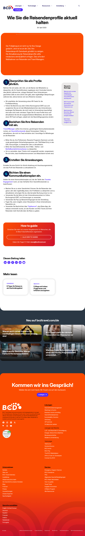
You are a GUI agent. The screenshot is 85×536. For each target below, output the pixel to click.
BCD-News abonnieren (52, 479)
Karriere (4, 470)
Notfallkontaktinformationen (16, 149)
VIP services (48, 422)
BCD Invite (48, 448)
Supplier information (51, 486)
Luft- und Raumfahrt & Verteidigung (55, 430)
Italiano (4, 517)
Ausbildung (5, 477)
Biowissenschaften (50, 435)
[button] (79, 5)
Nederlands (5, 520)
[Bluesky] (3, 426)
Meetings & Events (50, 410)
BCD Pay (47, 451)
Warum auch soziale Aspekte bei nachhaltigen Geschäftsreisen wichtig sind (70, 95)
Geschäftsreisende (18, 131)
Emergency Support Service (53, 470)
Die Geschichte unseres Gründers (12, 482)
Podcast (5, 486)
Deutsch (5, 510)
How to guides (49, 482)
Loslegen (18, 10)
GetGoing (47, 419)
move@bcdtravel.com (38, 242)
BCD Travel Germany (8, 475)
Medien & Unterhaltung (52, 437)
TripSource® (32, 206)
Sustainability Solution (51, 417)
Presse (4, 489)
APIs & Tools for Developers (53, 455)
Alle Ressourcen (49, 491)
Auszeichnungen (7, 491)
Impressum (47, 530)
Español (4, 513)
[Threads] (7, 426)
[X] (15, 422)
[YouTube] (11, 426)
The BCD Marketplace (51, 453)
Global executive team (9, 479)
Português (5, 522)
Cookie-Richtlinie (38, 530)
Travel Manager (9, 129)
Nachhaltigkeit (6, 496)
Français (5, 515)
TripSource (48, 444)
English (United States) (9, 508)
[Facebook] (3, 422)
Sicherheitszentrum (64, 530)
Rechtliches (55, 530)
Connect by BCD (50, 458)
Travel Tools (48, 484)
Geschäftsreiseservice (51, 415)
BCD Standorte (49, 472)
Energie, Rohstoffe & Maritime (54, 433)
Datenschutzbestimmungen (26, 530)
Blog (3, 484)
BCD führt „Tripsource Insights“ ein (67, 120)
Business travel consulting (52, 412)
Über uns (5, 472)
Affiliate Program (50, 489)
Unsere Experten (7, 494)
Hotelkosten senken (51, 424)
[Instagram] (7, 422)
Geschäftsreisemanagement (53, 408)
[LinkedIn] (11, 422)
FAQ (46, 475)
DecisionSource (49, 446)
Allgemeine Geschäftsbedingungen (55, 477)
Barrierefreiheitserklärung (77, 530)
